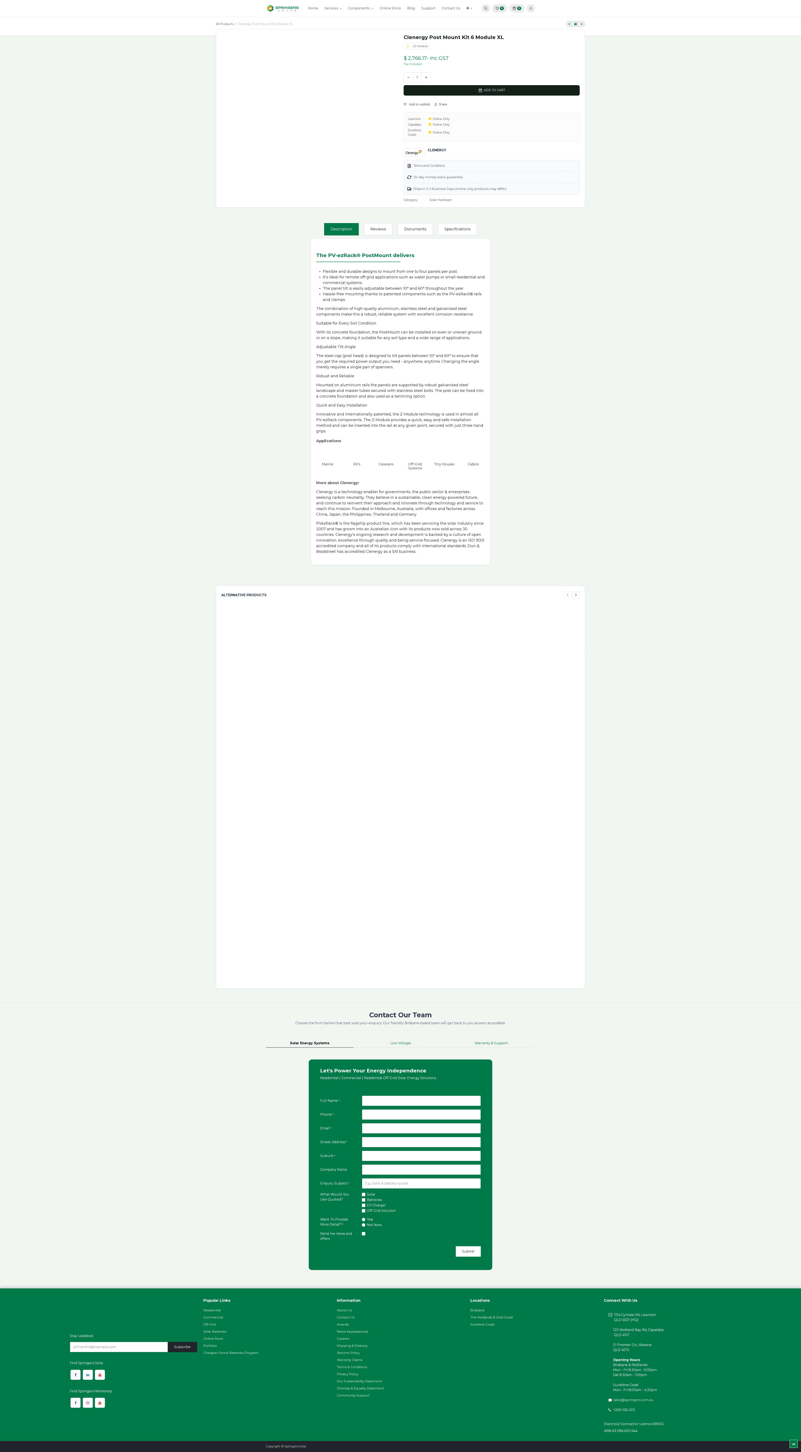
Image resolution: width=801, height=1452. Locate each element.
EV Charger (376, 1205)
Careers (343, 1339)
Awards (343, 1324)
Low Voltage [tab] (400, 1043)
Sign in (531, 8)
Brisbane (477, 1310)
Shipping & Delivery (352, 1346)
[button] (486, 8)
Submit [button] (468, 1251)
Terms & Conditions (352, 1367)
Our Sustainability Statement (359, 1381)
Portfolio (210, 1346)
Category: (411, 200)
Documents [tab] (415, 229)
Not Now (374, 1225)
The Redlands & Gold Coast (491, 1317)
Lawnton (414, 119)
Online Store (213, 1339)
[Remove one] (408, 77)
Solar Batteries (215, 1331)
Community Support (353, 1395)
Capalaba (414, 124)
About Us (344, 1310)
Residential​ (212, 1310)
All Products (224, 24)
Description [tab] (341, 229)
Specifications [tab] (458, 229)
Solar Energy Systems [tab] (309, 1043)
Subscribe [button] (182, 1347)
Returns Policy (348, 1353)
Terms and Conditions (429, 166)
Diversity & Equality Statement (360, 1388)
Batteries (374, 1200)
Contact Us (346, 1317)
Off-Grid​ (209, 1324)
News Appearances (352, 1331)
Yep (370, 1219)
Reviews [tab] (378, 229)
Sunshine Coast (414, 132)
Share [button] (443, 104)
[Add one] (426, 77)
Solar (371, 1194)
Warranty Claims (349, 1360)
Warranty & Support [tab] (491, 1043)
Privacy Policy (347, 1374)
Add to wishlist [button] (419, 104)
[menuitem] (313, 8)
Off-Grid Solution (381, 1211)
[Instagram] (88, 1403)
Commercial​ (213, 1317)
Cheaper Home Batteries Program (230, 1353)
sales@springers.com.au (633, 1400)
